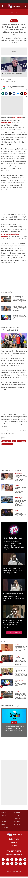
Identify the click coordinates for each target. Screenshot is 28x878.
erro (25, 93)
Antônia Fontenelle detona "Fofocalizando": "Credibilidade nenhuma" (20, 489)
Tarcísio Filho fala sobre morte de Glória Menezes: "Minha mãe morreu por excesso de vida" (21, 673)
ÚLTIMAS (3, 813)
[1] (7, 647)
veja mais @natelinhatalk (14, 633)
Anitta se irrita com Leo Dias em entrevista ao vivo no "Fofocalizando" (21, 514)
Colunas (14, 12)
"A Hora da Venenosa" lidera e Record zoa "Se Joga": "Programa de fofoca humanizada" (21, 502)
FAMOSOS (16, 816)
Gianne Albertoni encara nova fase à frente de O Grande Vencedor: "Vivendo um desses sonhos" (19, 299)
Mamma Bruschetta (7, 444)
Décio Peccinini (6, 441)
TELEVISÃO (17, 813)
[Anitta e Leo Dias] (7, 512)
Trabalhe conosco (14, 854)
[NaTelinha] (13, 6)
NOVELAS (3, 816)
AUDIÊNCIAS (17, 818)
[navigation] (2, 6)
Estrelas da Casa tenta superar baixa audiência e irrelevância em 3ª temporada (20, 308)
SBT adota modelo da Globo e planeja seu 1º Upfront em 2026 (19, 317)
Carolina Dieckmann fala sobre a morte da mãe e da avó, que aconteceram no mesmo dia (20, 661)
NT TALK (3, 818)
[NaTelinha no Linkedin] (11, 863)
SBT (14, 441)
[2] (7, 658)
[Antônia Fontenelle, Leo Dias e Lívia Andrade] (7, 487)
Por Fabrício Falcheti (7, 80)
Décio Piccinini (17, 118)
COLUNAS (3, 821)
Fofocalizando (6, 122)
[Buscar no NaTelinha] (26, 6)
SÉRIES (3, 824)
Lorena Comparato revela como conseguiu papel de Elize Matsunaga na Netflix (13, 570)
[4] (7, 682)
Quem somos (14, 839)
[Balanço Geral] (7, 499)
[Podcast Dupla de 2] (16, 863)
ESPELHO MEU (5, 827)
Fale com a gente (14, 851)
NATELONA (17, 824)
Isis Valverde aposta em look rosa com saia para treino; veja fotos (21, 648)
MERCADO (16, 821)
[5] (7, 694)
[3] (7, 671)
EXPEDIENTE (14, 842)
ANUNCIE (14, 846)
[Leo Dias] (7, 476)
